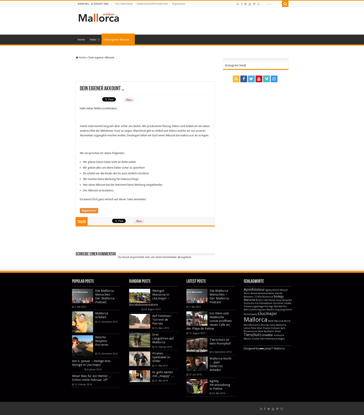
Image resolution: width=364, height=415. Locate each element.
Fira (266, 306)
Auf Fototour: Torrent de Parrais (162, 319)
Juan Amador (267, 309)
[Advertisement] (208, 20)
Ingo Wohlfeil (276, 306)
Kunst (288, 309)
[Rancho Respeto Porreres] (82, 345)
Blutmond (267, 296)
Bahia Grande (275, 293)
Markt (271, 321)
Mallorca (255, 319)
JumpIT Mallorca (274, 348)
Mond (287, 321)
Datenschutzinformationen (152, 3)
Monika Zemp (268, 325)
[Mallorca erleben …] (99, 16)
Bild (259, 296)
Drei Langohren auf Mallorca (163, 338)
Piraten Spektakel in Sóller (161, 357)
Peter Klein (256, 328)
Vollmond (279, 335)
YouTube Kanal (123, 3)
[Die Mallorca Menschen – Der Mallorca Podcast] (82, 296)
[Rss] (238, 4)
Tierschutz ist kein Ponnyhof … (220, 343)
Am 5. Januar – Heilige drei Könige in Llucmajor (91, 363)
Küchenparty (250, 314)
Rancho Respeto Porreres (101, 341)
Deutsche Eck (251, 303)
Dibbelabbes (265, 303)
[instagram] (258, 4)
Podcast (275, 328)
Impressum (178, 3)
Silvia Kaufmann (266, 331)
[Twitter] (245, 4)
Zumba (255, 338)
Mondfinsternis (252, 325)
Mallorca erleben (101, 315)
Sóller (278, 331)
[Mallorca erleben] (82, 322)
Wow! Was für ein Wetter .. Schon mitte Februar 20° (91, 378)
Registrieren (89, 211)
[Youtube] (250, 4)
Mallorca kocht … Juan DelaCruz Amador (221, 364)
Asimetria (263, 293)
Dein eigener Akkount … (118, 39)
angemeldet (137, 257)
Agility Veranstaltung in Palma (220, 385)
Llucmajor (267, 313)
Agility (268, 290)
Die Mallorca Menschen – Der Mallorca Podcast (104, 296)
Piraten (266, 328)
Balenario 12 (250, 296)
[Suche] (285, 4)
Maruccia (278, 321)
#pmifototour (254, 290)
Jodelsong (255, 309)
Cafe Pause (269, 300)
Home (81, 39)
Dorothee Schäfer (282, 303)
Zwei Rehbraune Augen (272, 338)
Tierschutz (252, 335)
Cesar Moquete (284, 300)
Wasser (247, 338)
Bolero (259, 300)
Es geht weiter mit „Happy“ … (163, 374)
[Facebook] (241, 4)
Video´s (94, 39)
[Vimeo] (254, 4)
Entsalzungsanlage (254, 306)
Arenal (254, 293)
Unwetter (267, 335)
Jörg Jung (280, 309)
